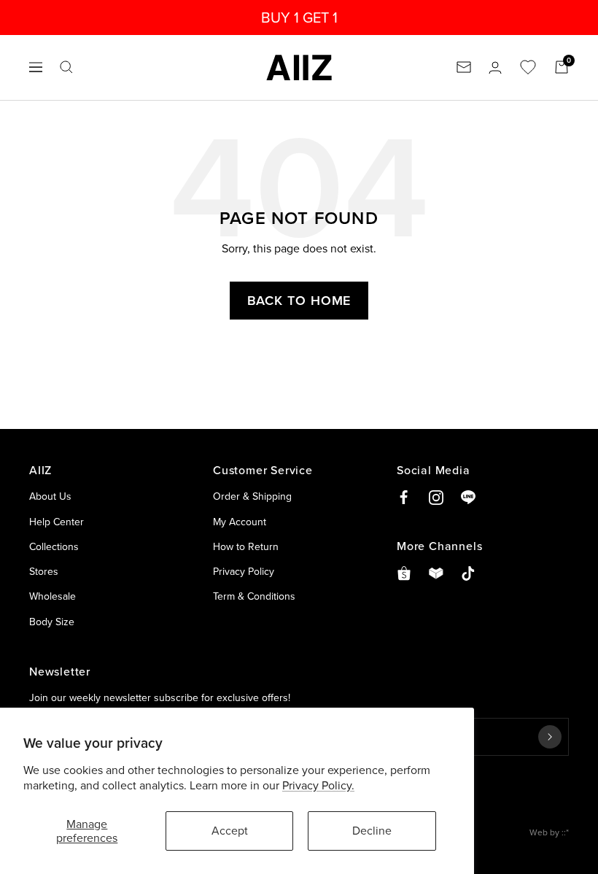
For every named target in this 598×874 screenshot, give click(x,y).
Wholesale (52, 596)
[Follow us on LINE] (468, 497)
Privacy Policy (243, 571)
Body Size (51, 621)
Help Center (56, 521)
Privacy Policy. (318, 785)
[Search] (66, 67)
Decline (372, 830)
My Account (239, 521)
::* (565, 832)
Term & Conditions (254, 596)
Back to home (299, 300)
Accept (229, 830)
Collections (54, 546)
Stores (43, 571)
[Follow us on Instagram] (436, 497)
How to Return (246, 546)
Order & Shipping (252, 496)
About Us (50, 496)
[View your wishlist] (528, 67)
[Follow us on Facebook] (404, 497)
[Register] (550, 737)
